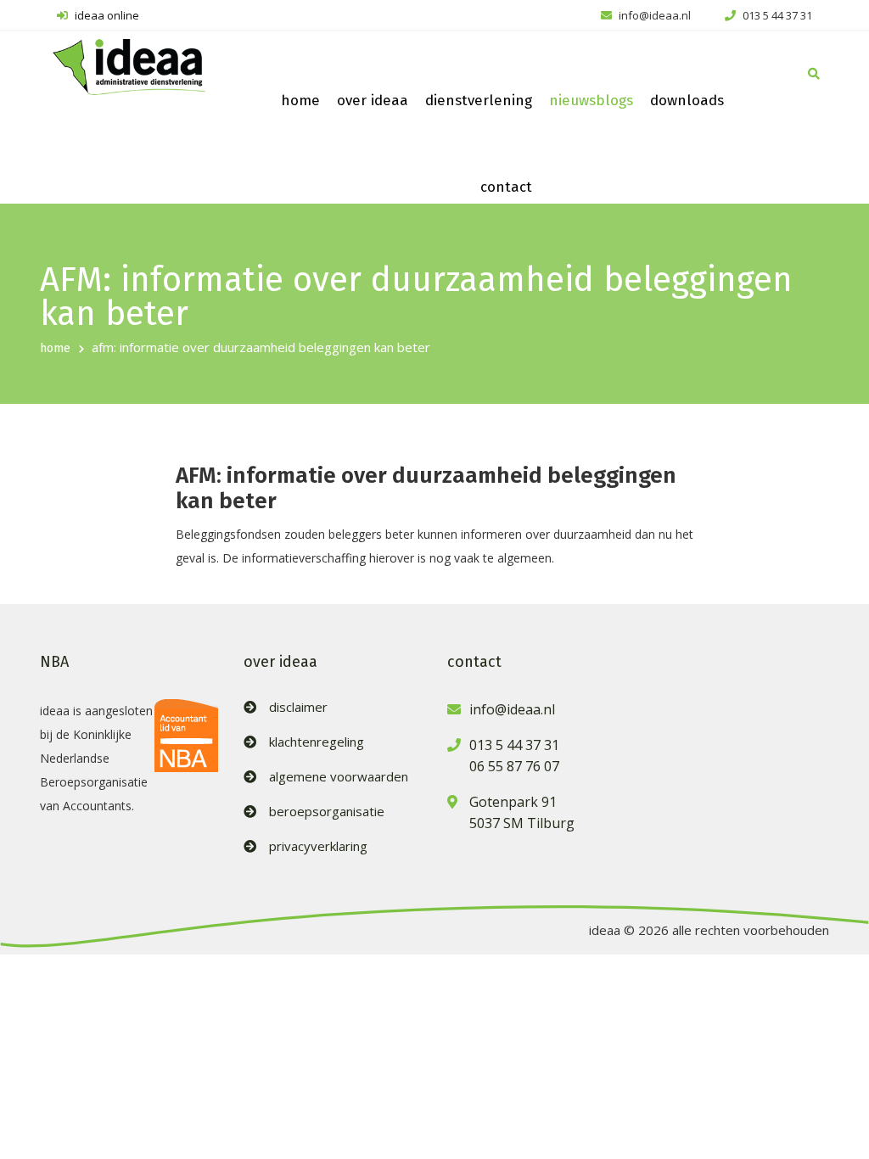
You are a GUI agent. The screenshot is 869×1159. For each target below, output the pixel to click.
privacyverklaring (318, 846)
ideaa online (105, 15)
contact (506, 187)
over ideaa (372, 100)
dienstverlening (478, 100)
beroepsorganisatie (326, 811)
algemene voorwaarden (338, 777)
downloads (687, 100)
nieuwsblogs (591, 100)
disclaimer (298, 707)
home (300, 100)
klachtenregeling (316, 742)
